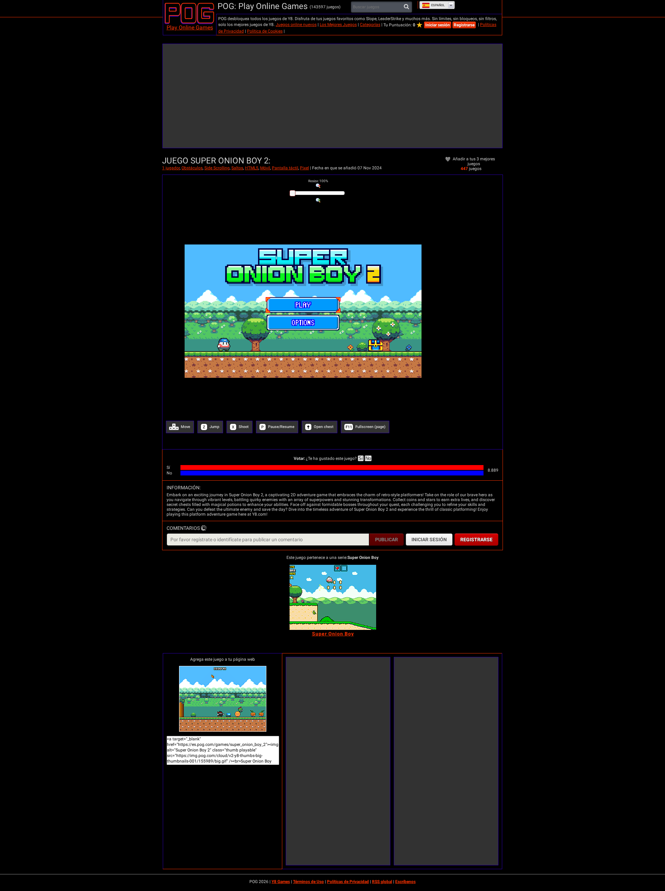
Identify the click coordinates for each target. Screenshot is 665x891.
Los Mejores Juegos (338, 24)
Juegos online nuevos (296, 24)
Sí (360, 458)
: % (318, 181)
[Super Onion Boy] (332, 597)
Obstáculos (192, 168)
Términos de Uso (308, 881)
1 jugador (171, 168)
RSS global (382, 881)
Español (438, 5)
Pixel (304, 168)
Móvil (265, 168)
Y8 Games (281, 881)
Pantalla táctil (285, 168)
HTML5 (251, 168)
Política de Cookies (265, 31)
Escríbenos (405, 881)
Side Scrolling (217, 168)
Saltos (237, 168)
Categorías (370, 24)
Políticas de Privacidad (348, 881)
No (368, 458)
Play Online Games (190, 27)
